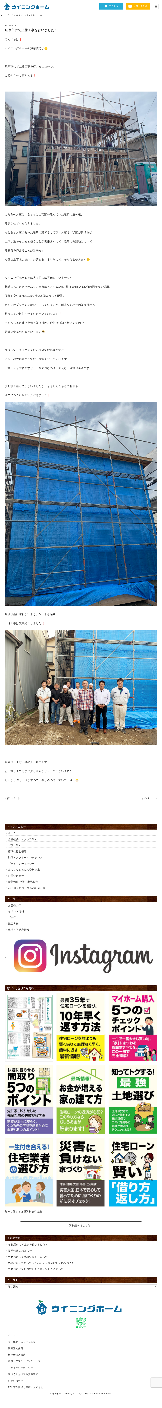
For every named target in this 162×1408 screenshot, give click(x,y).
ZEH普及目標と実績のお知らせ (27, 888)
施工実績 (13, 923)
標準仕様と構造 (17, 851)
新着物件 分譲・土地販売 (23, 881)
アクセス (113, 6)
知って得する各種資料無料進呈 (23, 1211)
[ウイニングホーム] (27, 6)
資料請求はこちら (79, 1225)
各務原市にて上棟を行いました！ (28, 1244)
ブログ (12, 917)
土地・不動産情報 (18, 929)
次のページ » (149, 798)
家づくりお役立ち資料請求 (24, 869)
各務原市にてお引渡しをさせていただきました (36, 1269)
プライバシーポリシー (21, 863)
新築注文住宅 (15, 1348)
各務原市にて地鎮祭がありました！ (29, 1256)
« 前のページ (13, 798)
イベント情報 (17, 911)
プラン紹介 (14, 845)
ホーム (12, 833)
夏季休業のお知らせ (20, 1250)
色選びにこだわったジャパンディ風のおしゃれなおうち (41, 1262)
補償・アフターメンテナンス (25, 857)
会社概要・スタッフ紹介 (22, 839)
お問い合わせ (140, 6)
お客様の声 (14, 905)
